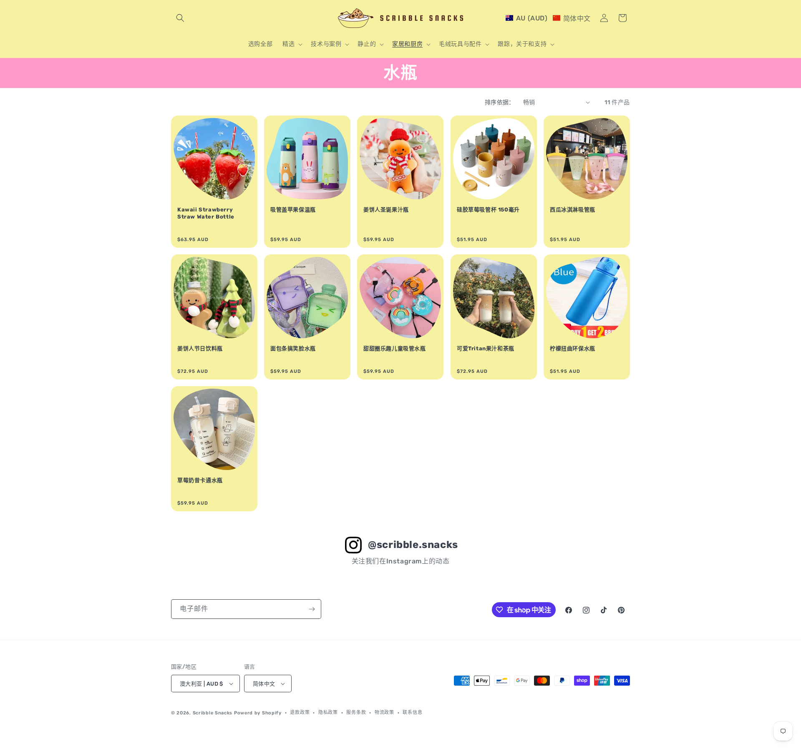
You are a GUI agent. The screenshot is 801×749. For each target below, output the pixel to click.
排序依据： (500, 102)
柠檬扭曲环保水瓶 (572, 348)
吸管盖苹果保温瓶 (293, 209)
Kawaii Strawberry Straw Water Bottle (205, 213)
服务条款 (356, 712)
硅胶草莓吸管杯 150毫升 (488, 209)
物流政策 (384, 712)
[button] (180, 18)
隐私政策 (328, 712)
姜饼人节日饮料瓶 (200, 348)
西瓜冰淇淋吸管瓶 (572, 209)
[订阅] (311, 609)
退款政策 (300, 712)
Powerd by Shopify (258, 713)
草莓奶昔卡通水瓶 (200, 480)
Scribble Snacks (213, 713)
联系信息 (412, 712)
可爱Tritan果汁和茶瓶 (485, 348)
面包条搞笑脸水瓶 (293, 348)
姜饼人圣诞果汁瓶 (386, 209)
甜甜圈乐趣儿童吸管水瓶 (394, 348)
